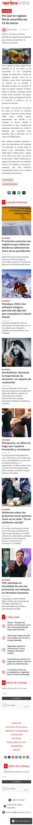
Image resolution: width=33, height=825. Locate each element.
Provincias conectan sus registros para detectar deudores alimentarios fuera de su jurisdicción (16, 246)
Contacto (16, 723)
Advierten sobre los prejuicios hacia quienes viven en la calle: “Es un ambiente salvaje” (16, 517)
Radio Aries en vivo (16, 742)
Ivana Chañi (12, 29)
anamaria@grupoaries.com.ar (18, 812)
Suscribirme (16, 698)
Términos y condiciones (16, 731)
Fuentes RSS (16, 734)
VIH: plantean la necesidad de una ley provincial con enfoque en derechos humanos (16, 587)
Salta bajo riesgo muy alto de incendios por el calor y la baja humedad (18, 637)
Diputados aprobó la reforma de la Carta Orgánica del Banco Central (16, 649)
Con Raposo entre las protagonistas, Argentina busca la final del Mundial (18, 672)
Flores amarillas (10, 184)
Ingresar (17, 746)
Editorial (16, 738)
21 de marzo (8, 180)
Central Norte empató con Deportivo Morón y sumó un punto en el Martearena (19, 661)
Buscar (16, 750)
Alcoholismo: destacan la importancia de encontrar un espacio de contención (16, 377)
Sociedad (7, 11)
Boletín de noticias (15, 682)
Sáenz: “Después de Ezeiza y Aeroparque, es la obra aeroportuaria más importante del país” (19, 626)
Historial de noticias (16, 727)
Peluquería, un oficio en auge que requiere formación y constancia (16, 446)
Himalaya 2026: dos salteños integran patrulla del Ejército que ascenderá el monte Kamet (16, 310)
